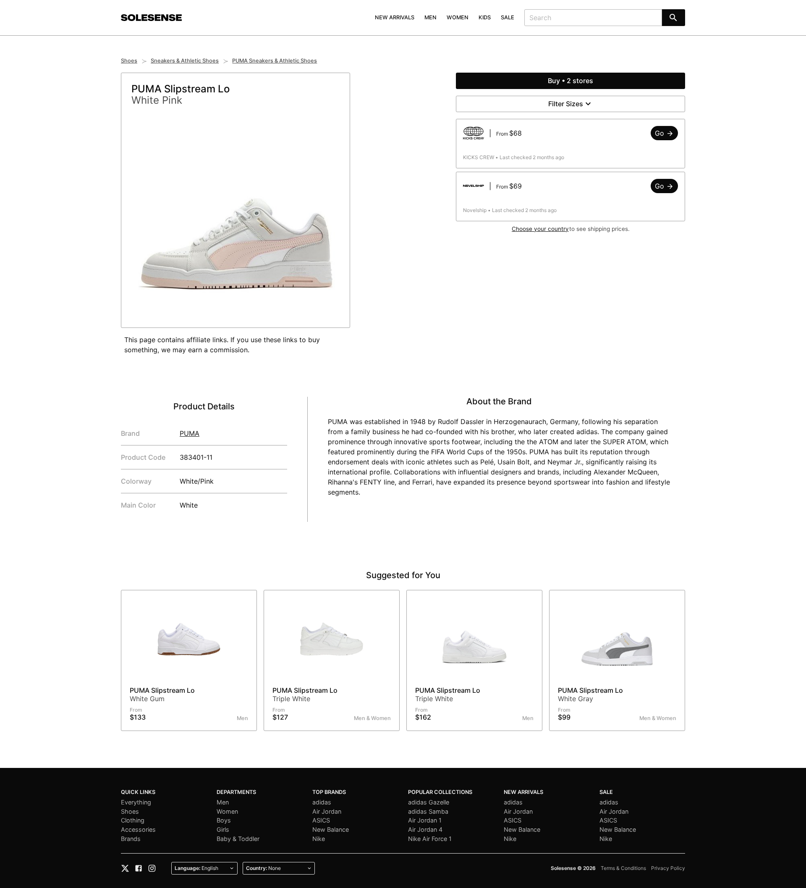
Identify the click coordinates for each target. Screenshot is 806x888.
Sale (507, 17)
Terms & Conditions (623, 868)
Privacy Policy (668, 868)
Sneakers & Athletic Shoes (185, 61)
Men (430, 17)
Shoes (129, 61)
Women (457, 17)
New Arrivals (394, 17)
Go (660, 133)
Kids (485, 17)
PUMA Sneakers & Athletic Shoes (274, 61)
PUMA (189, 433)
